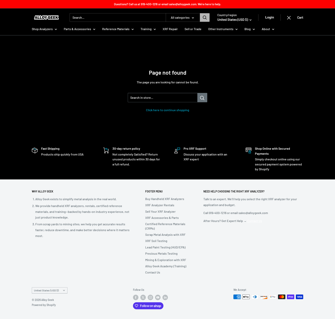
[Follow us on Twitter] (143, 297)
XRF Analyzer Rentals (159, 205)
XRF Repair (170, 29)
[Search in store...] (202, 97)
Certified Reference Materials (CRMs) (165, 226)
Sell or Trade (193, 29)
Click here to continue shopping (167, 110)
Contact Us (152, 272)
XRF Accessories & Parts (162, 217)
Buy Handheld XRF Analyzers (164, 199)
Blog (247, 29)
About (266, 29)
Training (146, 29)
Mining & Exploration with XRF (165, 260)
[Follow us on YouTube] (158, 297)
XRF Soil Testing (156, 241)
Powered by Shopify (44, 305)
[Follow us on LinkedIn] (165, 297)
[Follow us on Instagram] (150, 297)
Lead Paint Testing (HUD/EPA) (165, 247)
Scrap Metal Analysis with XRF (165, 234)
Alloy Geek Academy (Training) (165, 266)
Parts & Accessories (77, 29)
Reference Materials (116, 29)
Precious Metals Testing (161, 253)
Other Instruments (220, 29)
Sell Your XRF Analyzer (160, 211)
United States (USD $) (46, 290)
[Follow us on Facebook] (135, 297)
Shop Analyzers (42, 29)
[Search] (205, 17)
